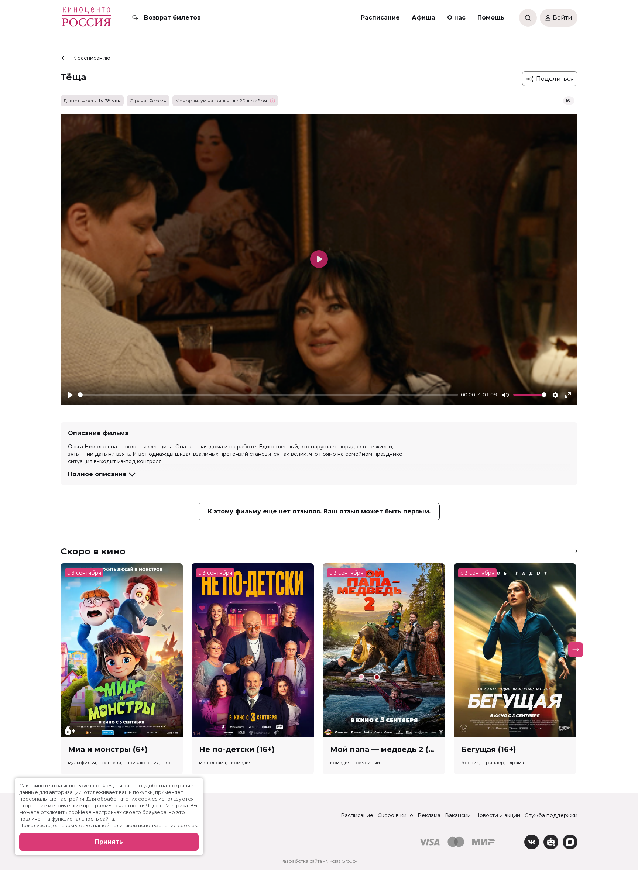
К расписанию (91, 58)
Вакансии (458, 815)
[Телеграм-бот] (550, 842)
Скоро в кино (395, 815)
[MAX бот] (570, 842)
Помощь (490, 17)
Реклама (429, 815)
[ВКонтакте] (531, 842)
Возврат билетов (172, 17)
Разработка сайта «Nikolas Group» (319, 861)
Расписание (380, 17)
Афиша (423, 17)
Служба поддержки (551, 815)
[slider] (268, 394)
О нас (456, 17)
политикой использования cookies (153, 825)
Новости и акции (497, 815)
